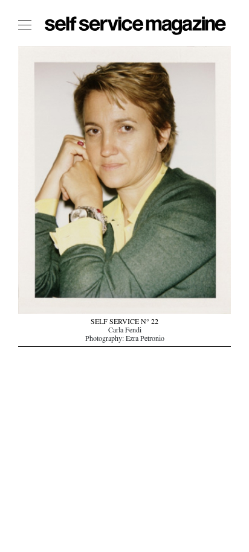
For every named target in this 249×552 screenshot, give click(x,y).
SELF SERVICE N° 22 (124, 322)
